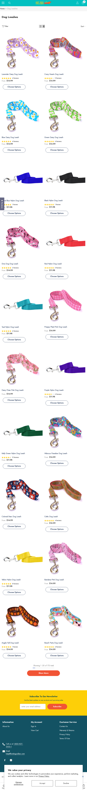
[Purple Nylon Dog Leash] (64, 367)
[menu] (3, 2)
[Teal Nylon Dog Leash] (22, 304)
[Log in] (77, 3)
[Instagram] (11, 760)
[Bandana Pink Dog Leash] (64, 557)
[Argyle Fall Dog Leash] (22, 620)
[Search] (9, 3)
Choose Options (14, 87)
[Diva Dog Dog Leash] (22, 241)
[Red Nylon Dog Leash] (64, 241)
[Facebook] (4, 760)
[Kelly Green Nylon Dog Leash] (22, 430)
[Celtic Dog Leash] (64, 494)
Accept (42, 783)
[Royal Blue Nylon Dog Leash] (22, 178)
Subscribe (57, 706)
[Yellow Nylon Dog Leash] (22, 557)
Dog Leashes (12, 8)
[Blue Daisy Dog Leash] (22, 114)
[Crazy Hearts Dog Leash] (64, 51)
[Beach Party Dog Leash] (64, 620)
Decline (66, 783)
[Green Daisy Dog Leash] (64, 114)
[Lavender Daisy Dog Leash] (22, 51)
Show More (43, 673)
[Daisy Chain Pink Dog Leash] (22, 367)
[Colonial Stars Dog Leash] (22, 494)
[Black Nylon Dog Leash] (64, 178)
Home (2, 8)
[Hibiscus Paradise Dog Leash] (64, 430)
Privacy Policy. (44, 776)
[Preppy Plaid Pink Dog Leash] (64, 304)
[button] (40, 26)
